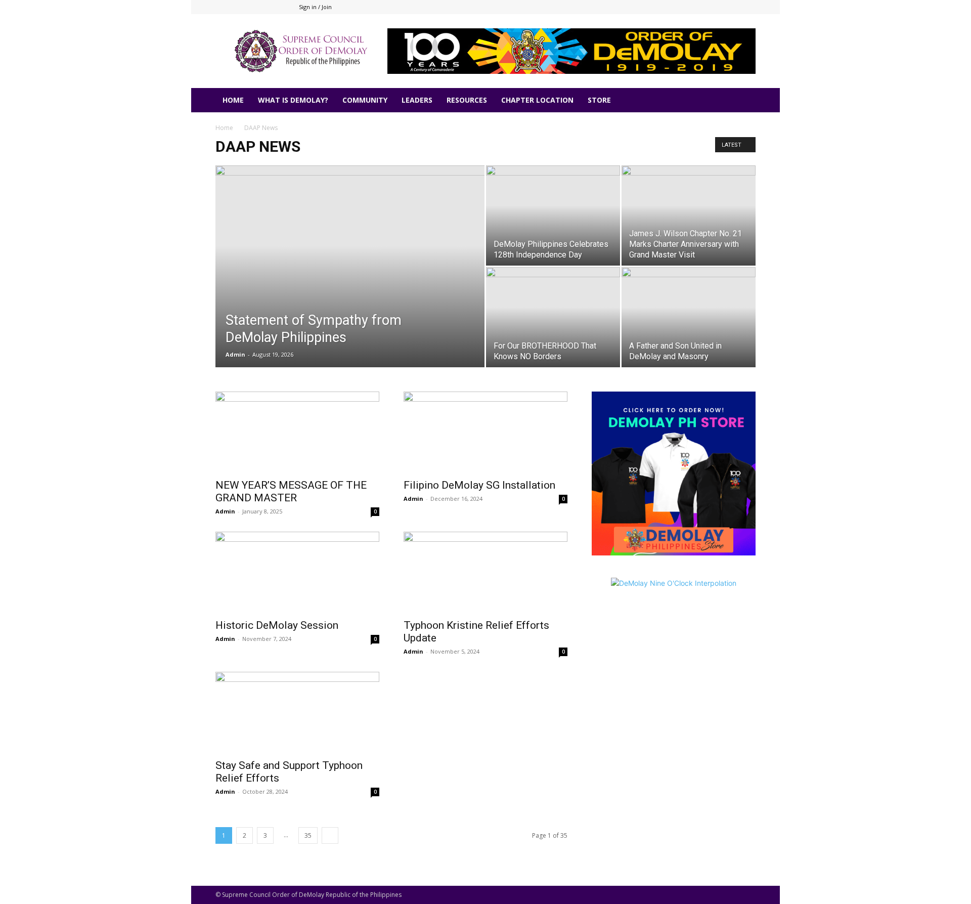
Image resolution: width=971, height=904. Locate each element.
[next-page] (330, 835)
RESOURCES (467, 100)
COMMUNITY (364, 100)
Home (224, 127)
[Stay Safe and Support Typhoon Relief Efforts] (297, 712)
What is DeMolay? (293, 100)
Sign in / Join (315, 7)
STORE (599, 100)
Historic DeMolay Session (276, 625)
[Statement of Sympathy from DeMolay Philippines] (349, 282)
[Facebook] (697, 7)
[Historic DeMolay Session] (297, 572)
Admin (235, 354)
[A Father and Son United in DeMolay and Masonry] (689, 317)
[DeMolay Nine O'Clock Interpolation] (673, 638)
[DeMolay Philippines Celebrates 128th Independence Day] (553, 215)
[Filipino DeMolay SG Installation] (485, 432)
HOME (233, 100)
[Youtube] (748, 7)
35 (308, 835)
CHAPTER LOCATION (537, 100)
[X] (731, 7)
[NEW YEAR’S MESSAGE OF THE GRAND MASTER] (297, 432)
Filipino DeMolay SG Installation (479, 485)
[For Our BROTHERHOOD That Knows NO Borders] (553, 317)
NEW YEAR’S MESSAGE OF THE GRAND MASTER (291, 491)
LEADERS (417, 100)
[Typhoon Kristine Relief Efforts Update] (485, 572)
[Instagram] (714, 7)
